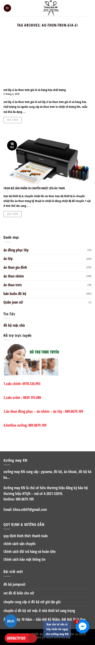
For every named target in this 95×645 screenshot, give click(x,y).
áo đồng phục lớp (16, 250)
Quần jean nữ (13, 302)
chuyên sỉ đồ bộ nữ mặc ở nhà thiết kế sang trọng (39, 610)
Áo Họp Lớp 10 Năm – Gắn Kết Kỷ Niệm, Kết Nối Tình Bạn (44, 619)
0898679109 (16, 638)
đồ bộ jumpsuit (14, 584)
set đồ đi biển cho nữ (18, 593)
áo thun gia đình (15, 267)
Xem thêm (12, 119)
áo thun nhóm (13, 276)
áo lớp (8, 258)
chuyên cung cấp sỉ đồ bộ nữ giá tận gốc (32, 601)
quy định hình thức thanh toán (25, 535)
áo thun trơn (12, 284)
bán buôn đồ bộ (14, 293)
